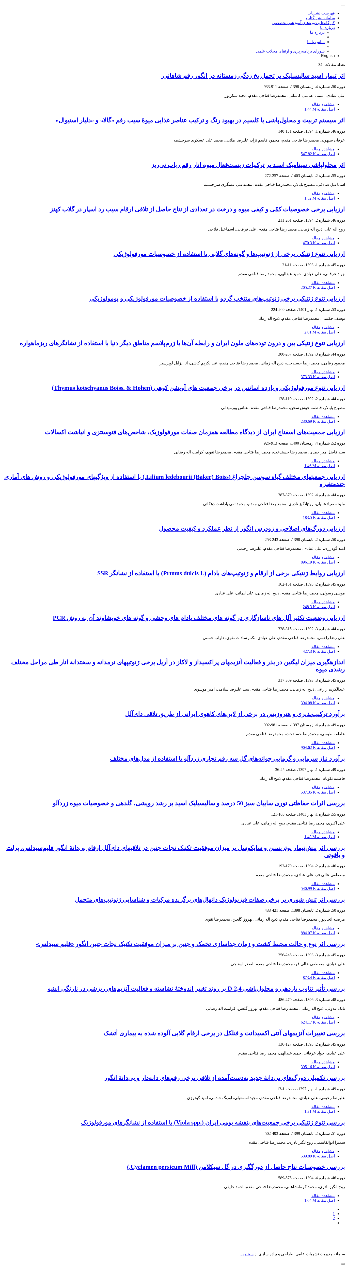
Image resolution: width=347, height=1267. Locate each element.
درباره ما (327, 27)
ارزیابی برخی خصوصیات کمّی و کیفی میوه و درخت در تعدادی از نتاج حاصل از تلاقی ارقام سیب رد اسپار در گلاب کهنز (197, 209)
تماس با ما (316, 42)
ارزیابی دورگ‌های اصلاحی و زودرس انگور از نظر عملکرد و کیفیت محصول (252, 528)
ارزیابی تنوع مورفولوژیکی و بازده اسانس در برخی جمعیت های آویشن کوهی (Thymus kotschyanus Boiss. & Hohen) (198, 387)
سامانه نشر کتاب (320, 18)
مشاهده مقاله (323, 104)
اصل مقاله (319, 109)
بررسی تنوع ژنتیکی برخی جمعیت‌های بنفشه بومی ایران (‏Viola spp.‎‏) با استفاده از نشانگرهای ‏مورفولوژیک (213, 1122)
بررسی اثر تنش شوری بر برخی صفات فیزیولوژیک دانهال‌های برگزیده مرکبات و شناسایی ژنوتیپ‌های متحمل (210, 899)
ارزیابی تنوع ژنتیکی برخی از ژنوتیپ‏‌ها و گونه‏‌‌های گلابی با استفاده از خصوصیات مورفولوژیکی (229, 254)
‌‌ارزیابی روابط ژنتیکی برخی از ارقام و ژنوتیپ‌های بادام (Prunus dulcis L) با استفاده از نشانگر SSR (221, 573)
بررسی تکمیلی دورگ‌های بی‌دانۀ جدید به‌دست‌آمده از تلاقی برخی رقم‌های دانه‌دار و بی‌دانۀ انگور (224, 1078)
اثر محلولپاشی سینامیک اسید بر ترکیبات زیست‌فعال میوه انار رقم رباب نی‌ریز (248, 165)
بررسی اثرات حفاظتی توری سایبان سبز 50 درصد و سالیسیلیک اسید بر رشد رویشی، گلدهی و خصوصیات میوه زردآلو (199, 803)
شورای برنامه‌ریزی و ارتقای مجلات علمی (290, 51)
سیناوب (247, 1254)
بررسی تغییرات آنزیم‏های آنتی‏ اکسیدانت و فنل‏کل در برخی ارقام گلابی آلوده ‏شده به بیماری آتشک (224, 1033)
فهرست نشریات (321, 13)
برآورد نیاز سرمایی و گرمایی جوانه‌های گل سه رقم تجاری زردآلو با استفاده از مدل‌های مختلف (227, 758)
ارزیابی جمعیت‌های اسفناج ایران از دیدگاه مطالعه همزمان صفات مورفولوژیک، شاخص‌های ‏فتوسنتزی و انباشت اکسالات (195, 432)
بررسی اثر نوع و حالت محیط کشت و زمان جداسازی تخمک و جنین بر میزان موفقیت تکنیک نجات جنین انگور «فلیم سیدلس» (190, 944)
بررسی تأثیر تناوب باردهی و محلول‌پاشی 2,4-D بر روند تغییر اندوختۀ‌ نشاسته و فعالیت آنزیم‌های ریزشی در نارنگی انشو (196, 988)
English (328, 56)
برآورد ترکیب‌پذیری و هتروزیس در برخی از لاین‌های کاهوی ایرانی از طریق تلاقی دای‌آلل (235, 714)
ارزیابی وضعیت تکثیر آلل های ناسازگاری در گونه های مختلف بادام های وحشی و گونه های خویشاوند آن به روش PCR (199, 617)
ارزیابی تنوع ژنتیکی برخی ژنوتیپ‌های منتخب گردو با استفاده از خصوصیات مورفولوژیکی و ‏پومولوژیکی (217, 298)
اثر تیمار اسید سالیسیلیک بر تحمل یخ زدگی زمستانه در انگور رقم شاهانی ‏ (253, 75)
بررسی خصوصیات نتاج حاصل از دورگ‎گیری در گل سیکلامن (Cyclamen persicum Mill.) (236, 1167)
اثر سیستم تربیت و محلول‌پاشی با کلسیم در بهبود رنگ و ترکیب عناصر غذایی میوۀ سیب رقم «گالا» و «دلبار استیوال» (200, 120)
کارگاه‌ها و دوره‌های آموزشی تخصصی (303, 23)
